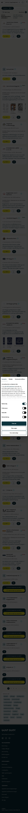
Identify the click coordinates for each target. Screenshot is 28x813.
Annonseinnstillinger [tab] (20, 379)
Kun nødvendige (14, 432)
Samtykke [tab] (4, 379)
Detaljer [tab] (11, 379)
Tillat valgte (14, 428)
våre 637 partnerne (10, 386)
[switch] (24, 408)
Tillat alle (14, 423)
